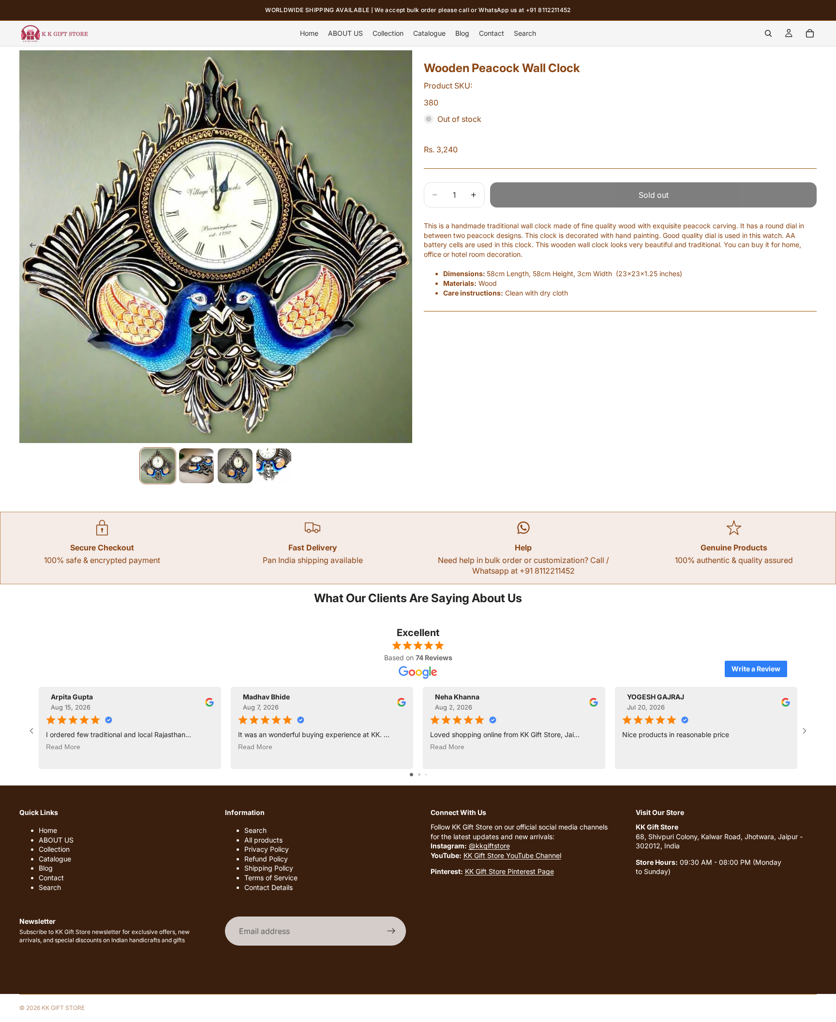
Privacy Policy (266, 849)
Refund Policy (266, 859)
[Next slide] (401, 246)
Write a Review (756, 669)
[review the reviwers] (209, 702)
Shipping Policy (268, 868)
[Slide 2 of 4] (196, 465)
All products (263, 840)
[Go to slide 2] (419, 774)
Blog (46, 868)
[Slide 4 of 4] (273, 465)
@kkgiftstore (489, 846)
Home (48, 830)
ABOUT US (56, 840)
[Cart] (810, 33)
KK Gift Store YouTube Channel (512, 855)
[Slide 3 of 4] (235, 465)
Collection (54, 849)
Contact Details (268, 887)
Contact (51, 878)
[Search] (768, 33)
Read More (63, 747)
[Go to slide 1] (411, 774)
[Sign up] (391, 931)
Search (50, 887)
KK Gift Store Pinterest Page (509, 871)
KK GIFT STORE (63, 1007)
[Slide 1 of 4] (157, 465)
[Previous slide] (30, 246)
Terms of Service (271, 878)
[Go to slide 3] (426, 774)
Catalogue (55, 859)
